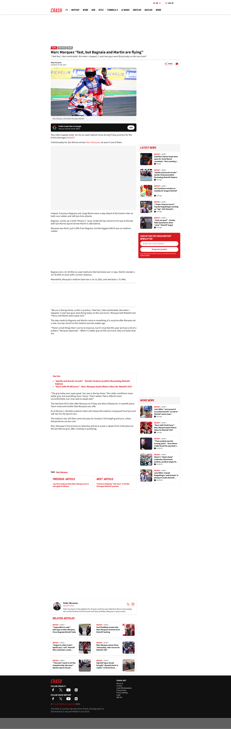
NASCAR (148, 10)
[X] (61, 691)
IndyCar (137, 10)
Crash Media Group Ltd (64, 704)
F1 (66, 10)
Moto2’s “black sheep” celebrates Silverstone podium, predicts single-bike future (166, 459)
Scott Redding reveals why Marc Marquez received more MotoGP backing (108, 629)
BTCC (101, 10)
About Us (119, 683)
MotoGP (75, 10)
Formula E (112, 10)
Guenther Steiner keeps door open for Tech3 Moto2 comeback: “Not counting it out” (166, 159)
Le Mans (125, 10)
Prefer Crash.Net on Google (69, 126)
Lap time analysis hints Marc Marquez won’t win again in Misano (71, 485)
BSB (93, 10)
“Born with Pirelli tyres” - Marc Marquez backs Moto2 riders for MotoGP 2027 (93, 386)
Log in (170, 3)
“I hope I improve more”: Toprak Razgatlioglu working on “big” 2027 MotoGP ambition (166, 206)
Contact (119, 686)
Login (118, 695)
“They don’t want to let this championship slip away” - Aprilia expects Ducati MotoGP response (64, 665)
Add (131, 127)
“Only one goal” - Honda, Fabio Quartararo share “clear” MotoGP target (164, 222)
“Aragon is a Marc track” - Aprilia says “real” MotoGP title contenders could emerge (64, 647)
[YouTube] (69, 691)
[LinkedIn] (77, 691)
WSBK (85, 10)
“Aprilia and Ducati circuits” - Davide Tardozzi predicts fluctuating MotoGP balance (92, 383)
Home (54, 48)
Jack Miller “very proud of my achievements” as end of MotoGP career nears (165, 411)
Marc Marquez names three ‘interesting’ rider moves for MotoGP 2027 (108, 647)
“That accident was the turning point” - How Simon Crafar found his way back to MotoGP (165, 443)
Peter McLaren (56, 62)
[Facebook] (54, 691)
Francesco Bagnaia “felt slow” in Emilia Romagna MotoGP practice (113, 485)
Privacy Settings (122, 693)
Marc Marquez (93, 142)
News (70, 48)
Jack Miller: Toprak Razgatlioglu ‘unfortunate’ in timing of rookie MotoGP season (166, 475)
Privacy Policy (145, 255)
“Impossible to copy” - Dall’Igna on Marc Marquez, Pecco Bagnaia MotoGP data (64, 629)
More (158, 10)
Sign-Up (119, 697)
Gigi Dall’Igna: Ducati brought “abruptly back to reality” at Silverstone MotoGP (107, 665)
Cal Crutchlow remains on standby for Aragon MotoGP (165, 189)
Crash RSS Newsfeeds (124, 688)
